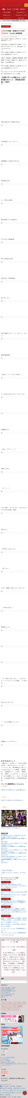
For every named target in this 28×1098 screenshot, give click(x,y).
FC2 (14, 1003)
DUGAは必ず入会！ (21, 12)
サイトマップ (7, 18)
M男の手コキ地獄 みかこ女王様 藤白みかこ (13, 790)
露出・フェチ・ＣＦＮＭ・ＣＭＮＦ (12, 5)
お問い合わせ (21, 18)
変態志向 (20, 1006)
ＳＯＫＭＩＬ (16, 1009)
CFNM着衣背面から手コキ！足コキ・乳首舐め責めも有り (13, 901)
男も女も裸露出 (6, 12)
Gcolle (19, 1003)
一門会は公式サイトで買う (21, 15)
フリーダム (8, 1006)
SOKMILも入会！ (7, 15)
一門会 (14, 1006)
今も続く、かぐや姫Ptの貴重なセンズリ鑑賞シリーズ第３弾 (13, 918)
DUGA (3, 872)
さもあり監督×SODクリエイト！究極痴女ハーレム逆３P (13, 908)
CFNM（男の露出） (7, 870)
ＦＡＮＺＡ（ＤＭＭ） (12, 872)
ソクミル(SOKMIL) (6, 1060)
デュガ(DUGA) (5, 1059)
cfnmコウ (4, 1003)
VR (2, 1006)
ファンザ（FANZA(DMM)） (8, 1057)
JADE (24, 1003)
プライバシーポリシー (5, 1084)
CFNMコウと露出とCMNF (8, 1062)
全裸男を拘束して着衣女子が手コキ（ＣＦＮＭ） (11, 884)
